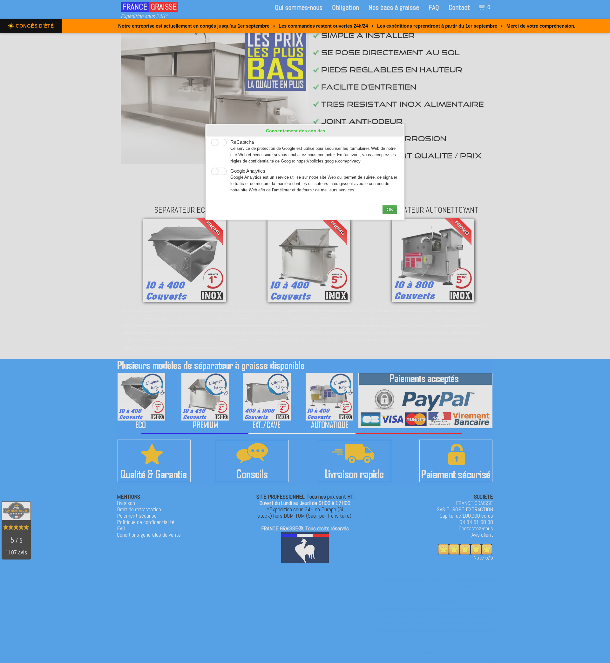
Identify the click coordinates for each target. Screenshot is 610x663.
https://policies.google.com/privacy (328, 161)
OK (390, 209)
